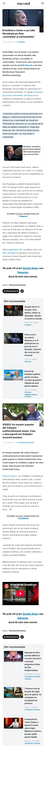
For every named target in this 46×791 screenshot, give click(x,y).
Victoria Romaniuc (17, 285)
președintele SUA (14, 249)
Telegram (23, 216)
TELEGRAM (23, 518)
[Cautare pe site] (42, 3)
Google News (30, 268)
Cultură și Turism (26, 442)
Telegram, (23, 272)
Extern (21, 42)
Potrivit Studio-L (9, 476)
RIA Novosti (26, 65)
